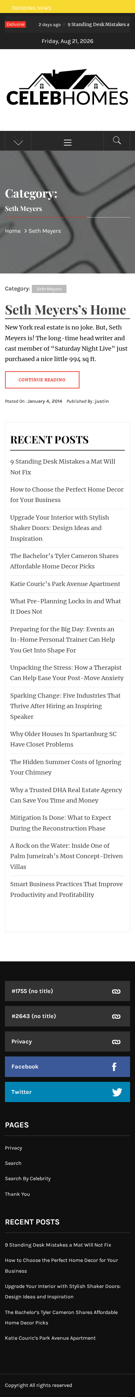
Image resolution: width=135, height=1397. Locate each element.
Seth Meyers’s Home (65, 309)
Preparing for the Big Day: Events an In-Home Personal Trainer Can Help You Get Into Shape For (62, 639)
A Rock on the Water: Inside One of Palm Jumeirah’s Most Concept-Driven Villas (66, 856)
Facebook (25, 1066)
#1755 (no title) (32, 991)
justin (102, 401)
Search (13, 1163)
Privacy (21, 1041)
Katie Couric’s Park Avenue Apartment (65, 584)
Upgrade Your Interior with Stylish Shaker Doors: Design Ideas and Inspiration (59, 528)
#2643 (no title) (33, 1016)
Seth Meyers (49, 289)
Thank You (17, 1194)
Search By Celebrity (27, 1178)
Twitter (21, 1092)
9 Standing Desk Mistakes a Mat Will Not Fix (58, 1245)
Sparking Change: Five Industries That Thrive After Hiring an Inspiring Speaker (65, 706)
